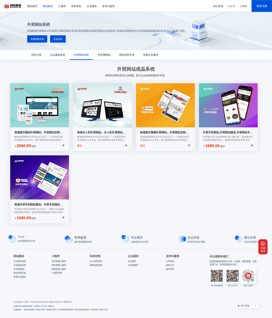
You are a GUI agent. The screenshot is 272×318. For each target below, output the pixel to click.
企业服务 (92, 6)
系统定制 (76, 6)
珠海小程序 (40, 310)
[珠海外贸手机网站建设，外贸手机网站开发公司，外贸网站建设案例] (39, 198)
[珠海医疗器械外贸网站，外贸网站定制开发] (165, 126)
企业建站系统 (57, 55)
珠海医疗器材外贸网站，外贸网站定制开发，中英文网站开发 (38, 132)
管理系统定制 (96, 265)
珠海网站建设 (29, 310)
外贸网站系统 (81, 55)
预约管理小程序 (59, 265)
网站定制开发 (126, 55)
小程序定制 (57, 273)
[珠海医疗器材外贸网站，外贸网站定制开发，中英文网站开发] (39, 126)
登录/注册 (261, 6)
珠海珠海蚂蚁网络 (66, 310)
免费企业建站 (150, 55)
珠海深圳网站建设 (82, 310)
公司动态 (170, 261)
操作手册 (170, 269)
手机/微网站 (104, 55)
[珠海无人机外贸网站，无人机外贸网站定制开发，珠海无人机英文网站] (102, 126)
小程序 (62, 6)
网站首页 (32, 6)
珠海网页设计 (51, 310)
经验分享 (170, 265)
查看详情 (53, 146)
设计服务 (132, 261)
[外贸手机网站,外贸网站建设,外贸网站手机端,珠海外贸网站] (228, 126)
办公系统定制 (96, 261)
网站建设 (48, 6)
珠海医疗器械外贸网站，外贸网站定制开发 (164, 132)
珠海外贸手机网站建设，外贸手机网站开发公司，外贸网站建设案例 (38, 204)
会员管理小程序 (59, 261)
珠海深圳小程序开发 (99, 310)
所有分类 (36, 55)
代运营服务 (133, 265)
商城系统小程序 (59, 269)
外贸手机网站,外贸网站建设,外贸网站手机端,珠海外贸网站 (228, 132)
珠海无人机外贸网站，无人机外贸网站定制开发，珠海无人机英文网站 (101, 132)
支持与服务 (108, 6)
